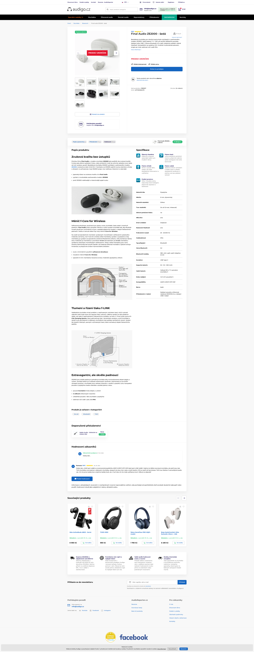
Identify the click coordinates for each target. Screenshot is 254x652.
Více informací (161, 649)
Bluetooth (85, 23)
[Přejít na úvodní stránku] (78, 9)
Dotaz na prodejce (157, 69)
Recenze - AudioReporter (105, 2)
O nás (171, 604)
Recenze (134, 604)
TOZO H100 (104, 532)
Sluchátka (76, 23)
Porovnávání (146, 2)
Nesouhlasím (172, 649)
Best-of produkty (137, 611)
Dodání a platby (84, 2)
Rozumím (184, 649)
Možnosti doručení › (142, 80)
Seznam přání (160, 2)
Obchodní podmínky (176, 614)
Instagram (107, 610)
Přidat (103, 434)
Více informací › (136, 49)
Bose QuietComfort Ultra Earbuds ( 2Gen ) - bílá (170, 533)
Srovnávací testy (136, 607)
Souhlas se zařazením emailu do (139, 586)
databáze (148, 586)
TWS (96, 414)
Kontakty (172, 621)
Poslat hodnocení (83, 479)
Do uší (76, 414)
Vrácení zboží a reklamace (178, 618)
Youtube (84, 610)
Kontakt (93, 2)
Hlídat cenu (155, 64)
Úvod (69, 23)
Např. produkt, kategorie (118, 9)
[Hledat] (107, 9)
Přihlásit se (181, 2)
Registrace (171, 2)
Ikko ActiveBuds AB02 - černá (80, 532)
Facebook (95, 610)
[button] (116, 53)
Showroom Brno (72, 2)
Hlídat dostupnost (140, 64)
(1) (137, 31)
